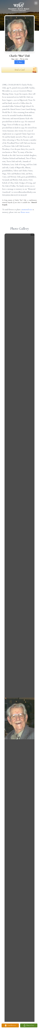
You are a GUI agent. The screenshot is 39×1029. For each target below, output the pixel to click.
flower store (25, 212)
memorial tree (27, 209)
